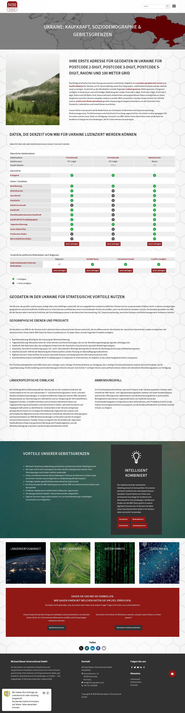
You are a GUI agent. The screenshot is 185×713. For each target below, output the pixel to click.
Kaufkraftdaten (76, 86)
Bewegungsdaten (139, 526)
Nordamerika (24, 551)
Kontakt (134, 685)
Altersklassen (16, 190)
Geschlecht (15, 195)
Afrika (13, 557)
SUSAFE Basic (92, 259)
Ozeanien (33, 554)
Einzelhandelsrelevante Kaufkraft (25, 214)
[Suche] (167, 6)
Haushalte (15, 200)
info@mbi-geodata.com (93, 682)
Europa (13, 551)
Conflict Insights (158, 259)
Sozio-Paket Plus (18, 229)
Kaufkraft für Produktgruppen (24, 219)
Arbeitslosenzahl (18, 205)
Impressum (135, 679)
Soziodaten (123, 519)
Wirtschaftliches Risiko (20, 238)
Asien (25, 554)
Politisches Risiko (18, 234)
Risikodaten (123, 526)
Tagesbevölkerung (18, 224)
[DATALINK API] (159, 563)
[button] (81, 648)
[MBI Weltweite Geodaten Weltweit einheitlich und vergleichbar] (12, 6)
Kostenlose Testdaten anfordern (128, 628)
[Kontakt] (172, 673)
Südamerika (15, 554)
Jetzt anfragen (72, 244)
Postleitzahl (72, 157)
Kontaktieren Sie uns (56, 628)
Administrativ (154, 157)
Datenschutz (135, 682)
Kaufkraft (14, 210)
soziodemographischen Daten (149, 83)
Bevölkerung (16, 186)
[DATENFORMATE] (115, 563)
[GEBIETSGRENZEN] (70, 563)
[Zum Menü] (174, 6)
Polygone (14, 175)
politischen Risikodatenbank (89, 101)
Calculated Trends (125, 259)
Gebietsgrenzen (133, 89)
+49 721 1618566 (90, 685)
